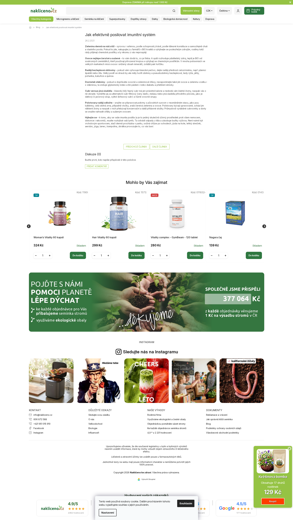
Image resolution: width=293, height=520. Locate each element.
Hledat (175, 11)
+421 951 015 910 (42, 423)
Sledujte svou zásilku (99, 415)
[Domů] (31, 27)
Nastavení (107, 512)
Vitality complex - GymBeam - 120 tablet (174, 237)
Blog (208, 423)
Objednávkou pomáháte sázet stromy (166, 423)
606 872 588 (40, 419)
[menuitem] (41, 19)
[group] (58, 226)
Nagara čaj (215, 237)
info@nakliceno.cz (43, 415)
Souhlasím (185, 503)
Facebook (39, 428)
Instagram (38, 432)
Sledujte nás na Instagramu (150, 351)
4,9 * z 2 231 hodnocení (159, 432)
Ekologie (92, 428)
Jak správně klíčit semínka (219, 419)
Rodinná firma (154, 415)
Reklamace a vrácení (216, 415)
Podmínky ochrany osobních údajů (223, 428)
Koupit (272, 501)
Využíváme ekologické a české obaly (166, 419)
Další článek (159, 146)
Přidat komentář (97, 166)
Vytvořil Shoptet (148, 479)
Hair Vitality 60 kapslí (104, 237)
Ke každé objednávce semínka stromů (166, 428)
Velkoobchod (95, 423)
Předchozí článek (136, 146)
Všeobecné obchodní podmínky (222, 432)
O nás (91, 419)
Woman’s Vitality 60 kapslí (49, 237)
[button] (59, 253)
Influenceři (93, 432)
